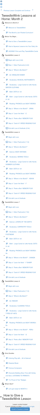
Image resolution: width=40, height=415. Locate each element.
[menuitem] (1, 5)
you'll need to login (28, 406)
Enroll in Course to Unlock (20, 409)
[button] (1, 2)
